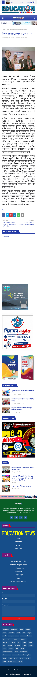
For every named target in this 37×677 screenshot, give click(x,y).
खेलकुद (29, 633)
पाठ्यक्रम (15, 639)
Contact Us (23, 670)
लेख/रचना (11, 648)
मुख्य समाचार (17, 645)
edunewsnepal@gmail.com (18, 581)
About (16, 670)
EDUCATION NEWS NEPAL (23, 674)
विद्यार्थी (22, 648)
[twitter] (16, 517)
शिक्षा (8, 30)
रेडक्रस (30, 645)
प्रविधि (13, 642)
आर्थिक (21, 630)
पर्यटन (9, 639)
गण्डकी (7, 210)
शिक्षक (12, 210)
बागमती (24, 642)
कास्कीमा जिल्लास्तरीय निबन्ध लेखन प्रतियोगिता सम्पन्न (23, 400)
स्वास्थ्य (20, 661)
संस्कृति (15, 658)
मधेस (4, 645)
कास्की (18, 633)
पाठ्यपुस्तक (22, 639)
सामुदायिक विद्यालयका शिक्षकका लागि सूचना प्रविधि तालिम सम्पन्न (22, 409)
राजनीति (24, 645)
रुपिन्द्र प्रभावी (6, 38)
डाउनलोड (11, 636)
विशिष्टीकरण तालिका (7, 652)
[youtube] (25, 517)
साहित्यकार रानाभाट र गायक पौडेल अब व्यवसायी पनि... (23, 391)
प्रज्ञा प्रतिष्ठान (6, 642)
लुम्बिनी (4, 648)
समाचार (4, 658)
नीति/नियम (28, 636)
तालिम (17, 636)
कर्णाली (4, 633)
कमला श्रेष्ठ (18, 542)
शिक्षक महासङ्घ (6, 655)
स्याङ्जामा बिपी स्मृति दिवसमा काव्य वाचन (21, 486)
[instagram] (21, 517)
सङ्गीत (27, 655)
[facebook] (11, 517)
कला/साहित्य (11, 633)
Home (4, 30)
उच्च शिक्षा (28, 630)
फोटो (19, 642)
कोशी (24, 633)
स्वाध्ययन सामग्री (12, 661)
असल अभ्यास (14, 630)
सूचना (4, 661)
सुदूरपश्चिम (27, 658)
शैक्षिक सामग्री (20, 655)
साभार (21, 658)
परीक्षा (4, 639)
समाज (10, 658)
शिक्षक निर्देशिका (23, 652)
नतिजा (22, 636)
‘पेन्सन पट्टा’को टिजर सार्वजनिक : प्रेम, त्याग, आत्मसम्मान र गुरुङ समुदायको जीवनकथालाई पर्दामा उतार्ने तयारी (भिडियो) (22, 478)
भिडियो (30, 642)
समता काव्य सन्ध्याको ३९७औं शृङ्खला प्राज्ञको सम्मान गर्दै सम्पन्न (23, 468)
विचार (17, 648)
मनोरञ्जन (10, 645)
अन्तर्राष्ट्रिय (6, 630)
